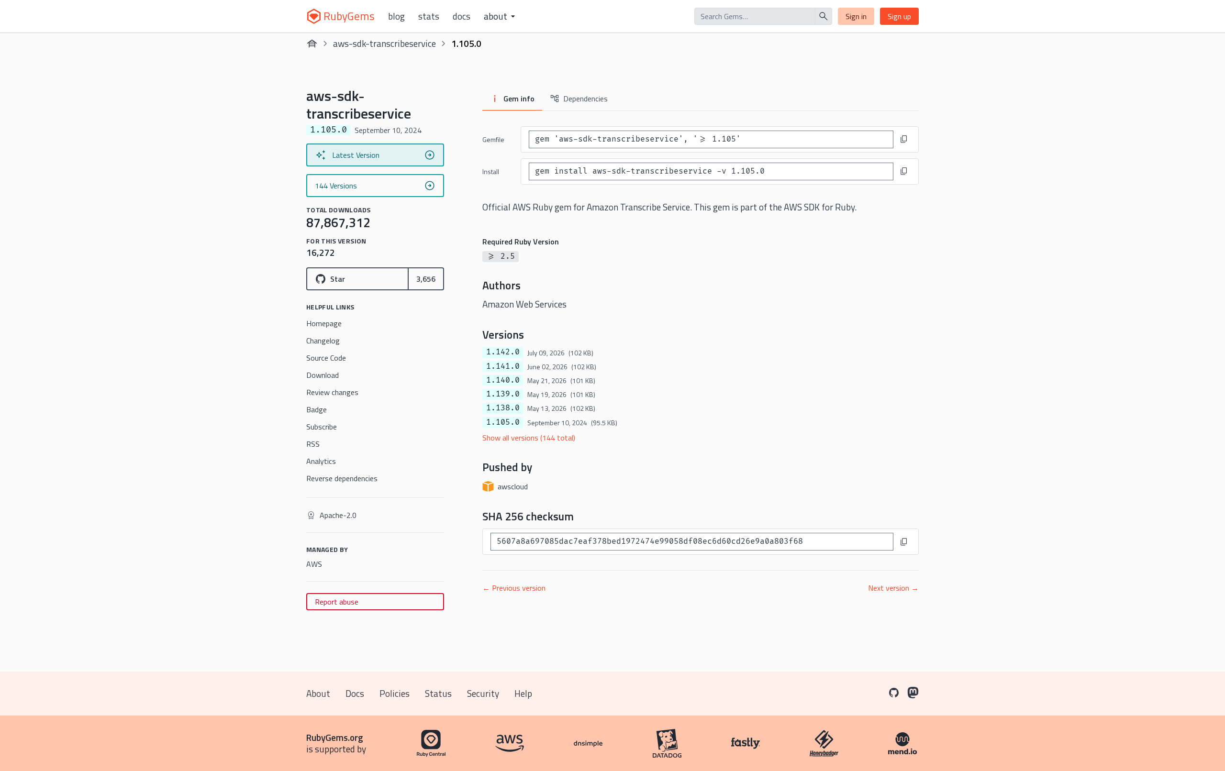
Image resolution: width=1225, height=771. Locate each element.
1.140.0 (503, 380)
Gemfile (493, 139)
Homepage (324, 323)
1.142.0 (503, 352)
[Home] (312, 43)
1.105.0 (503, 422)
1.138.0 (503, 408)
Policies (394, 693)
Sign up (899, 16)
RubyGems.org (334, 737)
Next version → (893, 588)
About (318, 693)
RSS (313, 444)
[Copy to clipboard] (904, 139)
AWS (314, 564)
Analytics (321, 461)
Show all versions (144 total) (528, 437)
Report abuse (336, 601)
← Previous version (514, 588)
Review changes (332, 392)
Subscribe (321, 426)
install (490, 171)
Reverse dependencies (342, 478)
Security (483, 693)
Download (322, 375)
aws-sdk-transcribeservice (384, 43)
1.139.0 (503, 394)
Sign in (856, 16)
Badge (316, 409)
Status (438, 693)
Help (523, 693)
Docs (461, 16)
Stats (428, 16)
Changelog (323, 340)
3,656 (425, 279)
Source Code (326, 357)
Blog (396, 16)
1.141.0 (503, 366)
